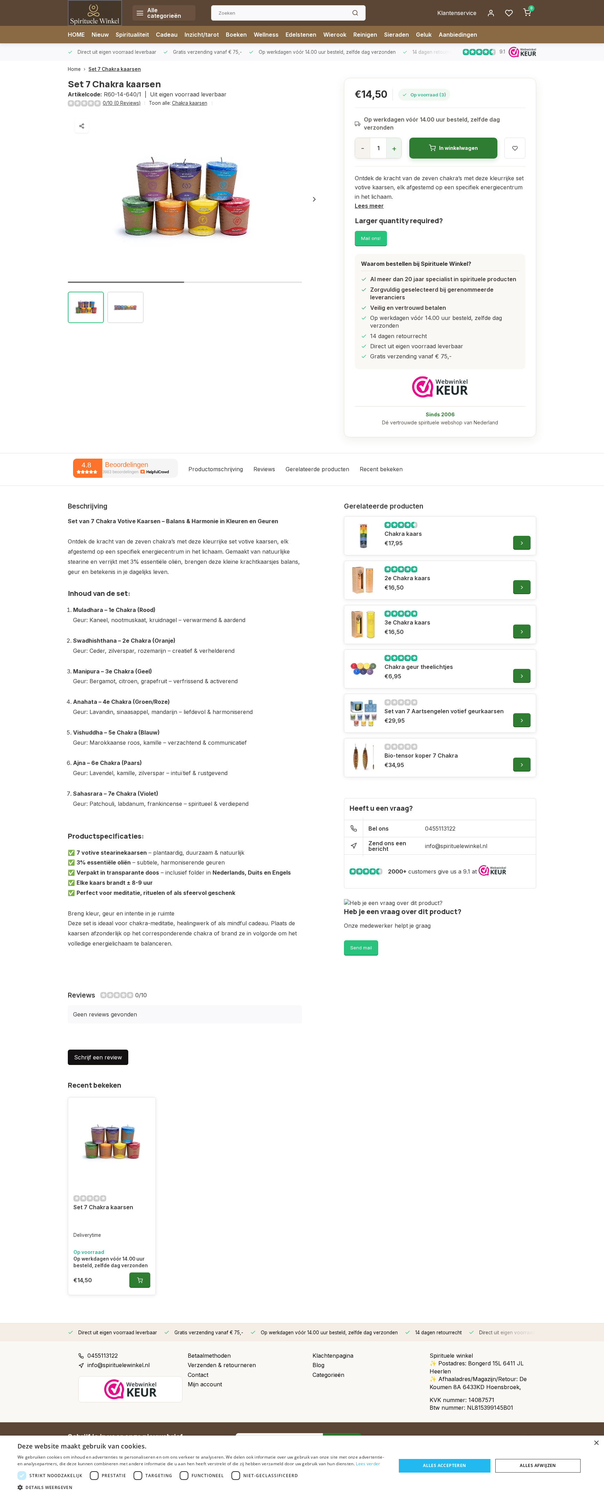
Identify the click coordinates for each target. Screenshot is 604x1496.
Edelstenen (301, 34)
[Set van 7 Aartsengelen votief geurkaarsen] (364, 713)
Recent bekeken (381, 469)
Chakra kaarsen (189, 103)
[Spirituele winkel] (95, 13)
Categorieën (328, 1374)
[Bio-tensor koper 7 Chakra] (364, 758)
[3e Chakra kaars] (364, 624)
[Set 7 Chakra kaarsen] (112, 1142)
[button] (314, 199)
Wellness (266, 34)
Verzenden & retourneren (222, 1365)
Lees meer (369, 205)
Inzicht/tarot (202, 34)
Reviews (264, 469)
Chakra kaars (403, 533)
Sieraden (396, 34)
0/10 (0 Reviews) (122, 103)
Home (74, 69)
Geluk (424, 34)
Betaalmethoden (209, 1355)
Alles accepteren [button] (444, 1465)
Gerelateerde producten (317, 469)
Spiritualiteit (132, 34)
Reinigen (365, 34)
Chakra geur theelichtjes (418, 666)
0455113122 (440, 828)
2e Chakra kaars (407, 578)
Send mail (361, 947)
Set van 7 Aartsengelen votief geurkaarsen (444, 711)
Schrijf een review (98, 1057)
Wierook (334, 34)
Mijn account (205, 1384)
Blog (318, 1365)
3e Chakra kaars (407, 622)
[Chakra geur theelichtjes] (364, 669)
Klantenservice (456, 12)
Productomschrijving (215, 469)
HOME (76, 34)
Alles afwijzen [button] (538, 1465)
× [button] (596, 1443)
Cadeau (167, 34)
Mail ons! (371, 238)
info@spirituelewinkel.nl (456, 845)
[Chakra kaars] (364, 536)
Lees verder (368, 1464)
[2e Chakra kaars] (364, 580)
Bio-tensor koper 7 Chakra (421, 755)
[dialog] (302, 1466)
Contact (198, 1374)
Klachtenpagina (332, 1355)
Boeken (236, 34)
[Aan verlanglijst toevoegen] (145, 1108)
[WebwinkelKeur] (440, 386)
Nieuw (100, 34)
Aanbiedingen (458, 34)
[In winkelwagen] (139, 1280)
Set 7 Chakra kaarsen (114, 69)
